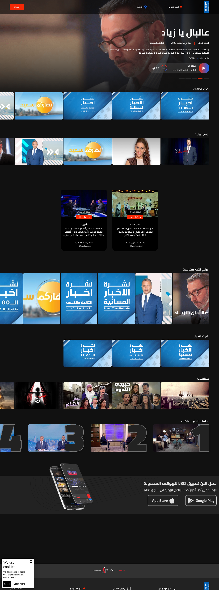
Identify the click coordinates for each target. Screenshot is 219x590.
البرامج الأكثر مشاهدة (196, 269)
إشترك (17, 7)
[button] (206, 78)
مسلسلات (203, 378)
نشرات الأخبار (201, 336)
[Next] (4, 106)
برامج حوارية (202, 134)
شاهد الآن (191, 66)
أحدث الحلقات (201, 89)
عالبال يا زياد (185, 32)
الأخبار (140, 7)
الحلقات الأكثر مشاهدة (195, 421)
